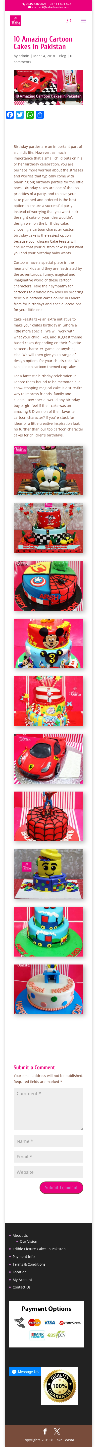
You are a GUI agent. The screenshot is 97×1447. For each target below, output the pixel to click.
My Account (22, 1279)
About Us (20, 1235)
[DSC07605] (49, 668)
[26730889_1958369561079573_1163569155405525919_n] (49, 956)
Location (20, 1272)
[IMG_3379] (49, 898)
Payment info (24, 1256)
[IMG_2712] (49, 725)
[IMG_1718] (49, 610)
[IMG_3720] (49, 552)
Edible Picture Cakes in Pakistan (39, 1248)
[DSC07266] (49, 1014)
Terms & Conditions (29, 1264)
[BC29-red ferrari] (49, 783)
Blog (62, 56)
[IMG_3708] (49, 495)
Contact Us (22, 1287)
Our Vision (28, 1241)
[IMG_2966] (49, 841)
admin (24, 56)
